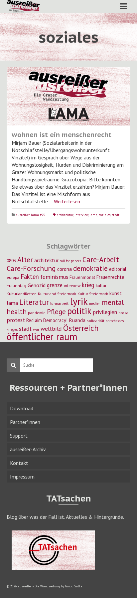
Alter (25, 259)
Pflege (56, 311)
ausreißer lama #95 (30, 215)
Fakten (30, 277)
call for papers (70, 261)
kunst (115, 293)
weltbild (51, 328)
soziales (104, 215)
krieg (88, 285)
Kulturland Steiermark (57, 293)
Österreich (81, 328)
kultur (101, 286)
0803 (11, 261)
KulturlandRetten (22, 293)
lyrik (79, 301)
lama (93, 215)
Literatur (34, 302)
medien (94, 303)
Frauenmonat (82, 277)
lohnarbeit (59, 303)
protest (16, 320)
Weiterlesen (67, 201)
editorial (117, 269)
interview (81, 215)
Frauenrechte (110, 277)
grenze (55, 285)
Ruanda (77, 320)
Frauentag (16, 286)
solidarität (95, 320)
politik (79, 310)
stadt (115, 215)
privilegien (105, 312)
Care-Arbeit (100, 259)
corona (64, 269)
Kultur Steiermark (92, 293)
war (36, 329)
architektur (65, 215)
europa (13, 277)
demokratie (90, 268)
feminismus (54, 277)
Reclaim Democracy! (47, 320)
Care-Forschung (31, 268)
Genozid (37, 285)
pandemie (37, 312)
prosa (123, 312)
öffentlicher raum (42, 336)
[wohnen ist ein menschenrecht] (68, 96)
